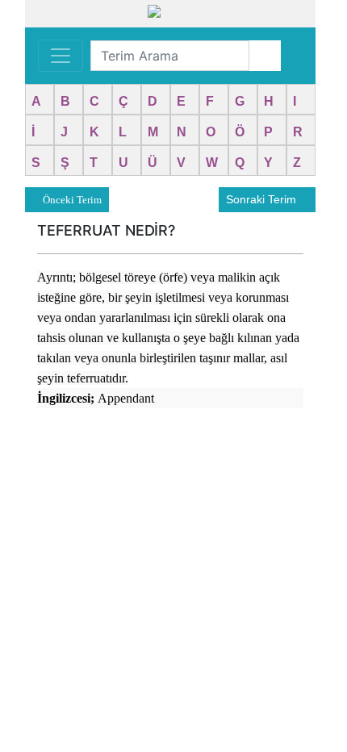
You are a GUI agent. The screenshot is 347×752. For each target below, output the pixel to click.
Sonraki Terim (262, 199)
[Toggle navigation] (60, 56)
